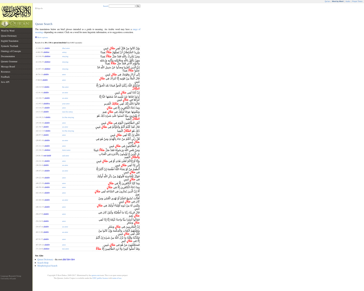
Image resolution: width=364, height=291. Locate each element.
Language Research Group (11, 276)
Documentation (8, 56)
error (64, 74)
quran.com (96, 275)
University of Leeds (8, 278)
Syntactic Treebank (9, 45)
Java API (5, 81)
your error (66, 103)
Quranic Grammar (9, 61)
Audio (348, 1)
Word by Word (7, 30)
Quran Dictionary (9, 35)
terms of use (116, 278)
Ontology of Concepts (11, 51)
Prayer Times (357, 1)
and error (65, 155)
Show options (42, 37)
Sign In (40, 8)
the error (65, 87)
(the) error (66, 48)
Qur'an (327, 1)
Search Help (42, 262)
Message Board (8, 66)
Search (105, 6)
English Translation (9, 40)
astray (64, 52)
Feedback (5, 76)
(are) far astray (67, 111)
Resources (5, 71)
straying (65, 56)
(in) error (65, 248)
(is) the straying (68, 117)
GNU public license (100, 278)
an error (65, 92)
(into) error (66, 150)
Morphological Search (47, 265)
